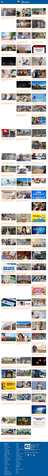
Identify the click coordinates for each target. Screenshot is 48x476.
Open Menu (2, 2)
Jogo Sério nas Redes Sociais (31, 452)
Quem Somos (28, 443)
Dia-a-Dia (3, 7)
